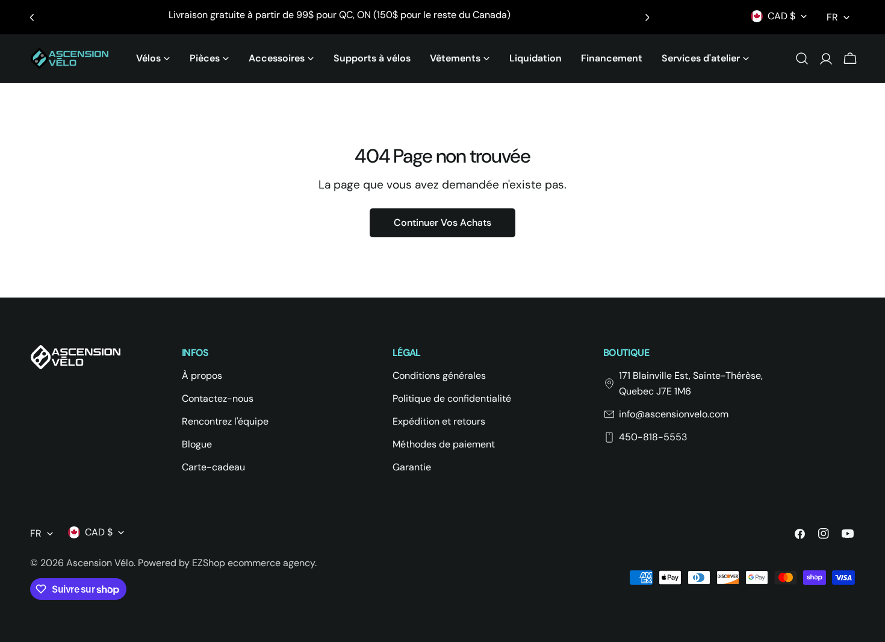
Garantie (412, 467)
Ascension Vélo (100, 562)
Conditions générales (439, 375)
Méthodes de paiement (444, 444)
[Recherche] (802, 58)
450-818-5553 (653, 437)
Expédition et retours (439, 421)
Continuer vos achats (442, 222)
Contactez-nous (217, 398)
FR (832, 17)
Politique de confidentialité (452, 398)
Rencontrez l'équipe (225, 421)
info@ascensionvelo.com (673, 414)
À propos (202, 375)
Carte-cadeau (213, 467)
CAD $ (781, 16)
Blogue (197, 444)
